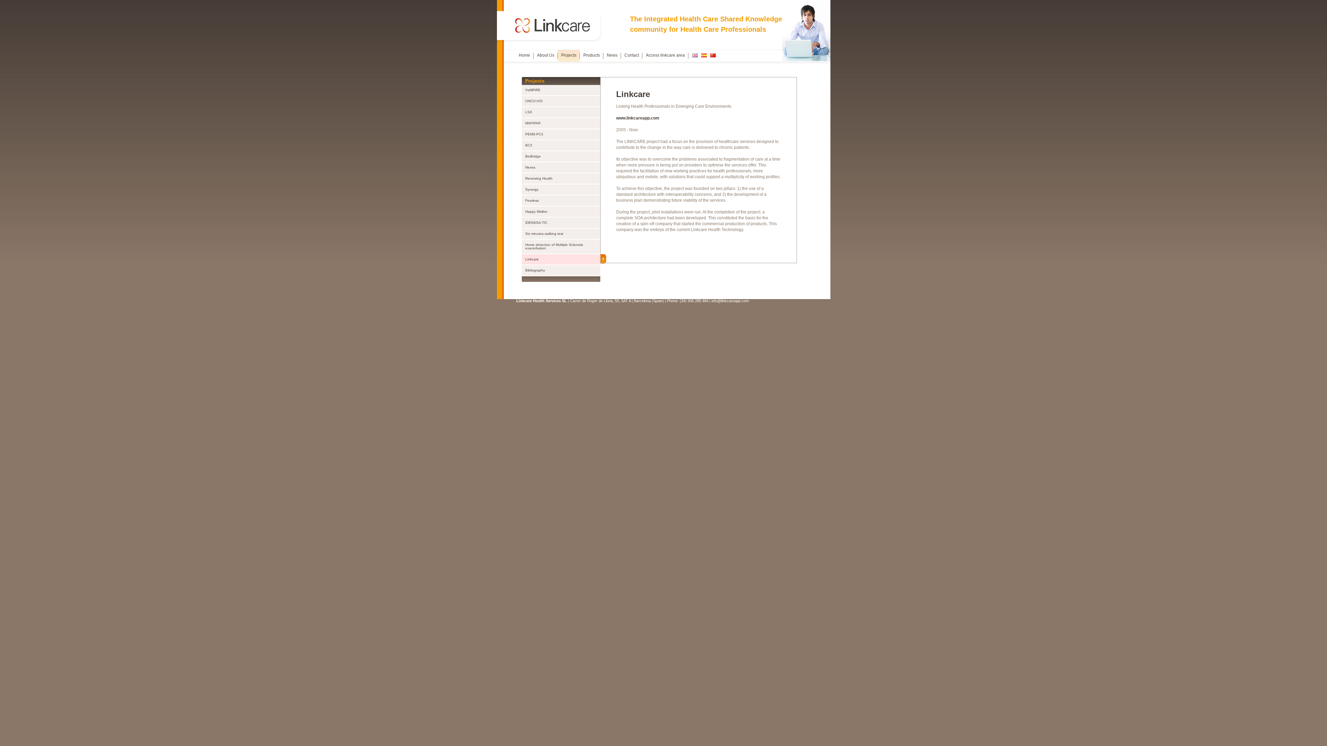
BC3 (528, 145)
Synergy (531, 189)
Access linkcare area (665, 55)
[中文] (713, 55)
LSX (528, 112)
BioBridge (533, 156)
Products (591, 55)
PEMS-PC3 (534, 134)
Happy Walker (536, 211)
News (612, 55)
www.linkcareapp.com (637, 118)
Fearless (532, 200)
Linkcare (532, 259)
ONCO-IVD (534, 101)
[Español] (704, 55)
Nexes (530, 167)
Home (524, 55)
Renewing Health (539, 178)
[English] (695, 55)
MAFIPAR (532, 123)
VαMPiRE (532, 90)
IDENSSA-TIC (536, 222)
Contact (631, 55)
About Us (545, 55)
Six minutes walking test (544, 234)
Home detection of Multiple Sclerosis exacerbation (554, 246)
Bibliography (535, 270)
